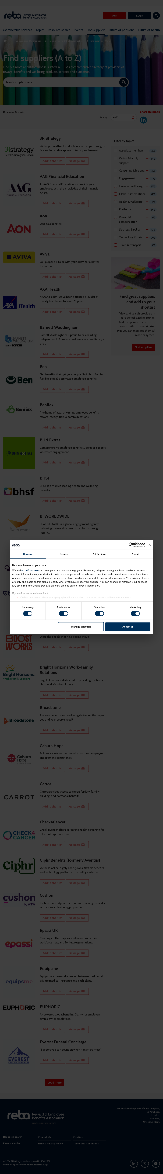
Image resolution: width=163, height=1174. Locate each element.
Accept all (127, 626)
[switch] (63, 613)
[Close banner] (150, 545)
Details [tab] (63, 554)
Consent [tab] (28, 554)
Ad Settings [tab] (99, 554)
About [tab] (135, 554)
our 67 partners (30, 570)
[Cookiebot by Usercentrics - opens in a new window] (131, 544)
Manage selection (81, 626)
